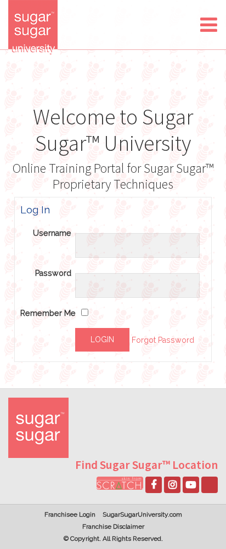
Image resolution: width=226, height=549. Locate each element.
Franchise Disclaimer (113, 526)
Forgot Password (163, 340)
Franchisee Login (69, 514)
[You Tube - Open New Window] (191, 485)
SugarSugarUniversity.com (142, 514)
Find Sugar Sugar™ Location (146, 464)
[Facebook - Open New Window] (153, 485)
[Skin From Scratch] (120, 483)
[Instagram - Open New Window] (172, 485)
